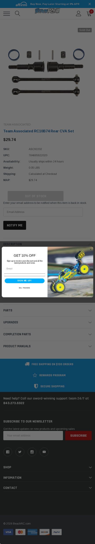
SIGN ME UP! (24, 281)
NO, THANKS (24, 288)
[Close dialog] (90, 249)
